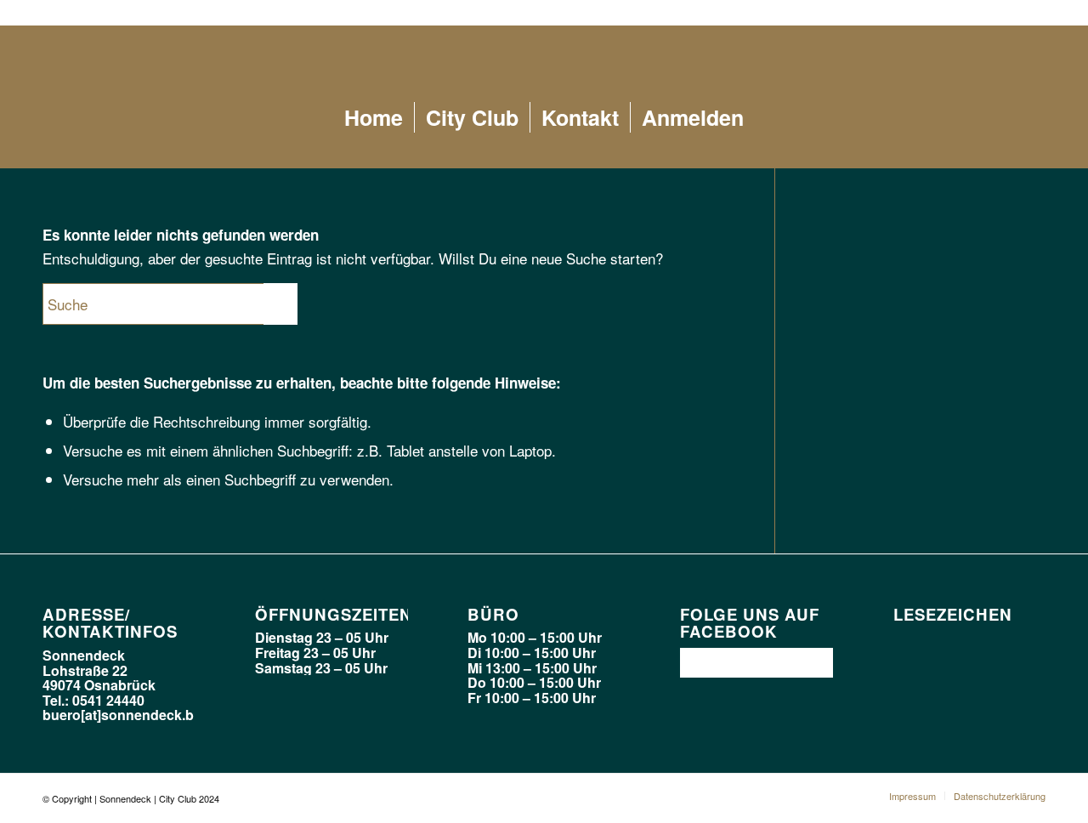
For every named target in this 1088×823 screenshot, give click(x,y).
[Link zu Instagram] (1006, 13)
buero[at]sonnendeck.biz (123, 714)
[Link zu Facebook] (1033, 13)
